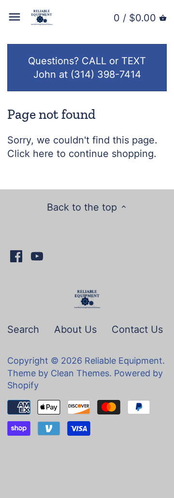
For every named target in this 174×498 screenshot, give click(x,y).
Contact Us (137, 329)
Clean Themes (80, 373)
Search (23, 329)
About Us (75, 329)
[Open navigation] (14, 17)
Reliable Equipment (123, 361)
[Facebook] (16, 255)
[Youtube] (37, 255)
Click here (30, 153)
